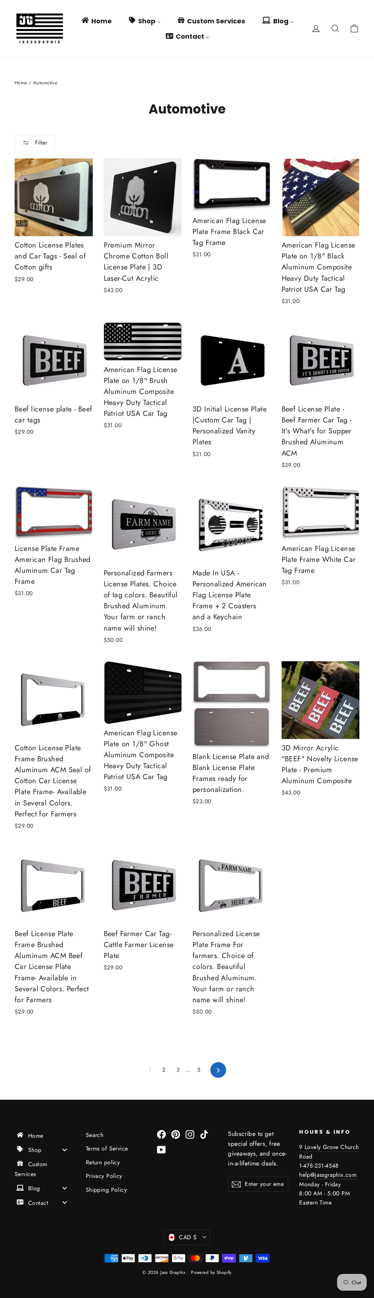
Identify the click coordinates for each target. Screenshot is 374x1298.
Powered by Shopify (211, 1272)
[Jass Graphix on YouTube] (161, 1149)
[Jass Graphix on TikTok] (204, 1134)
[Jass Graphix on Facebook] (161, 1134)
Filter (40, 142)
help (304, 1175)
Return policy (103, 1162)
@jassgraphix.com (333, 1175)
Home (21, 82)
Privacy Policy (104, 1176)
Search (95, 1135)
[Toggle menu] (64, 1149)
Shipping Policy (106, 1190)
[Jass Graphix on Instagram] (190, 1134)
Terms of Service (107, 1148)
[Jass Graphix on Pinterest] (175, 1134)
